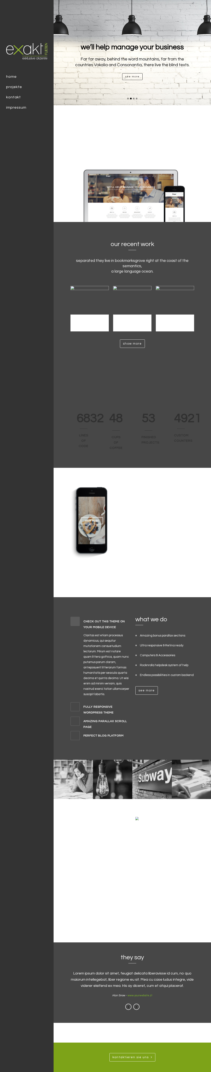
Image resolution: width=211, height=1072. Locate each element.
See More (125, 570)
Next (136, 1007)
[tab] (99, 623)
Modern (175, 322)
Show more (132, 343)
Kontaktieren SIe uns (131, 1057)
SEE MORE (132, 76)
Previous (128, 1007)
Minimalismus (90, 322)
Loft (132, 322)
